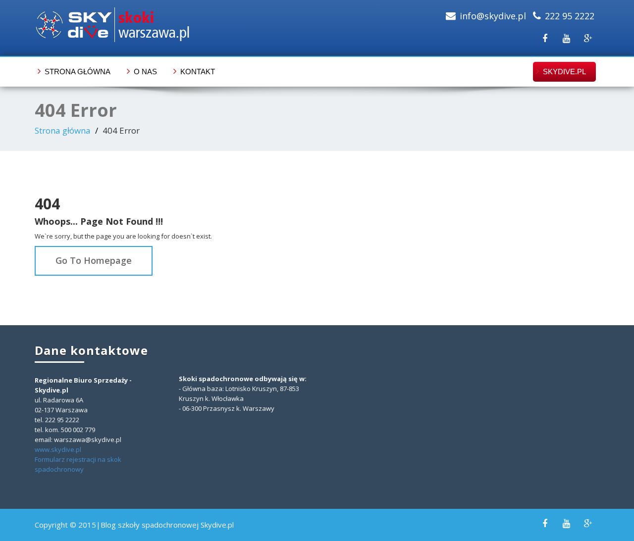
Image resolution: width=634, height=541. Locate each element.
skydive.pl (564, 71)
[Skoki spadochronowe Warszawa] (172, 24)
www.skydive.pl (58, 449)
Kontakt (197, 71)
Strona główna (77, 71)
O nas (145, 71)
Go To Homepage (93, 260)
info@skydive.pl (493, 16)
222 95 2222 (569, 16)
